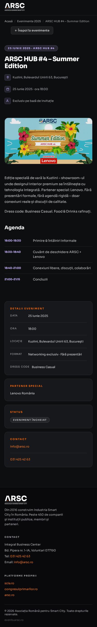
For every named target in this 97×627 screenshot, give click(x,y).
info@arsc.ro (19, 446)
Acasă (9, 21)
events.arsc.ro (14, 620)
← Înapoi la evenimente (32, 30)
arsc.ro (9, 595)
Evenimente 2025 (29, 21)
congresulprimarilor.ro (21, 589)
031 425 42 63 (20, 459)
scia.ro (9, 583)
